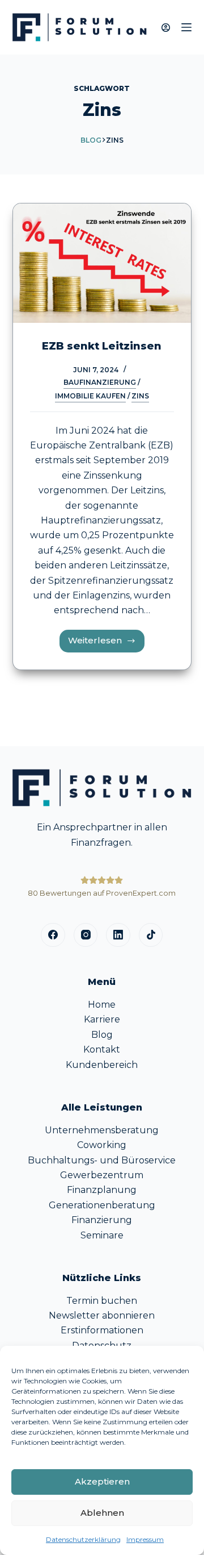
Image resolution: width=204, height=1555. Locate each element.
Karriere (102, 1019)
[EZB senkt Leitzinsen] (102, 263)
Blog (90, 140)
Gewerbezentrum (101, 1175)
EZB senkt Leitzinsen (102, 346)
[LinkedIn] (118, 935)
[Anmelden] (166, 27)
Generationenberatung (102, 1205)
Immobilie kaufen (90, 396)
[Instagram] (86, 935)
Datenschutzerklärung (83, 1539)
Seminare (102, 1235)
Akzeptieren (102, 1481)
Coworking (101, 1145)
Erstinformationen (102, 1330)
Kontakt (101, 1049)
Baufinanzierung (99, 382)
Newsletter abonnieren (102, 1315)
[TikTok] (151, 935)
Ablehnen (102, 1512)
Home (102, 1004)
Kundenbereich (102, 1064)
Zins (140, 396)
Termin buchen (101, 1300)
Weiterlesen (106, 643)
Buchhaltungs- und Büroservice (102, 1160)
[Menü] (186, 27)
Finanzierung (101, 1220)
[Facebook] (53, 935)
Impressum (145, 1539)
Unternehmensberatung (102, 1130)
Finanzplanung (102, 1189)
